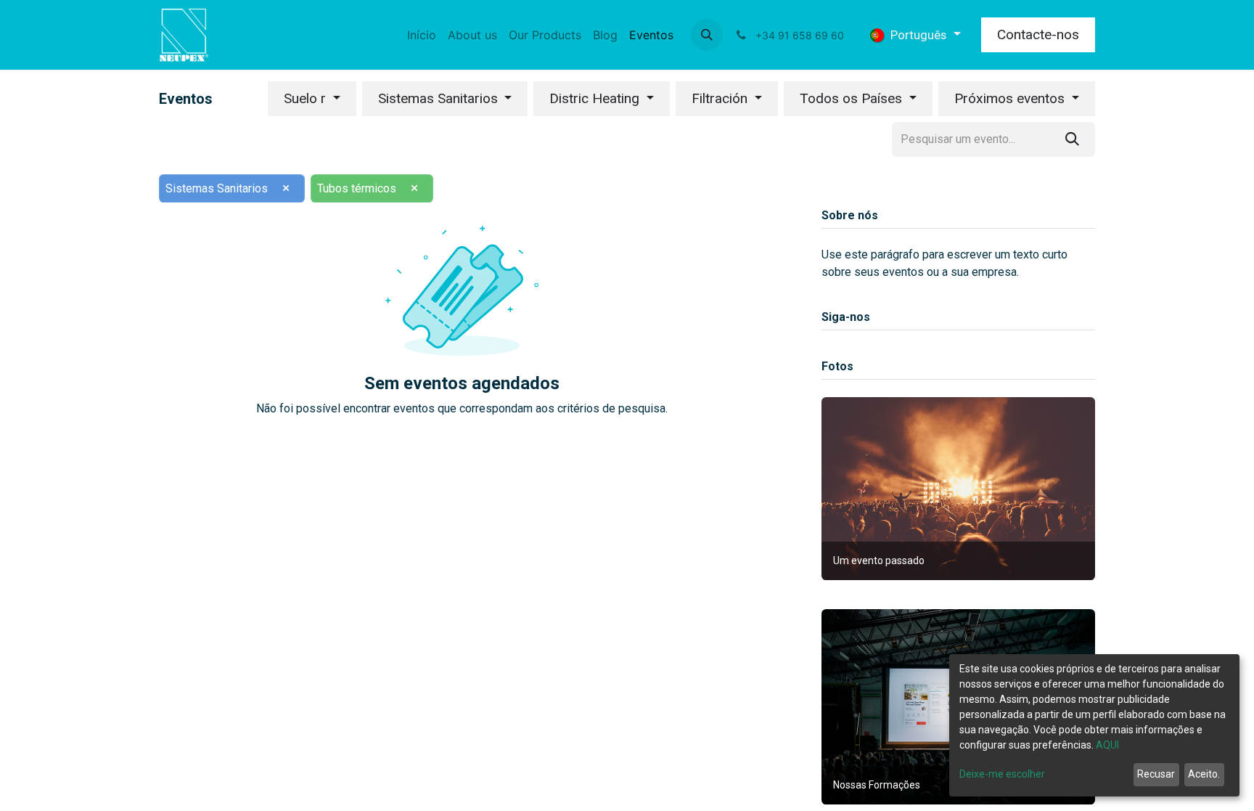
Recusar (1156, 774)
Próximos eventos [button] (1011, 98)
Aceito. (1204, 774)
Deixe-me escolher (1002, 774)
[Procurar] (1072, 139)
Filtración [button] (721, 98)
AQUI (1107, 745)
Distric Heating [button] (596, 98)
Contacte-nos (1038, 34)
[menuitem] (421, 34)
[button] (707, 35)
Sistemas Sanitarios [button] (439, 98)
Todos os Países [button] (853, 98)
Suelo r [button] (306, 98)
